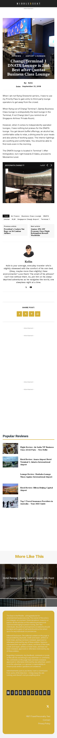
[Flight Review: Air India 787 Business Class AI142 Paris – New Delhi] (10, 448)
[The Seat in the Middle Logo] (28, 692)
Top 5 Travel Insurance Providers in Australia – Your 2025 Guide (36, 502)
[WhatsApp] (37, 314)
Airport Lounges (35, 56)
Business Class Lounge (31, 216)
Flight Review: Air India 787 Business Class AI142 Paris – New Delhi (37, 448)
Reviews (16, 56)
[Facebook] (19, 314)
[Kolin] (28, 251)
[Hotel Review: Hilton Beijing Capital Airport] (10, 489)
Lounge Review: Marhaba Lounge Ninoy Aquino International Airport (36, 475)
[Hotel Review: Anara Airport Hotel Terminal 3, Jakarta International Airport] (10, 462)
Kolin (30, 83)
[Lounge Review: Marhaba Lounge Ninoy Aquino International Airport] (10, 475)
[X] (26, 287)
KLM (14, 219)
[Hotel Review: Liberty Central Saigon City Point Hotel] (28, 581)
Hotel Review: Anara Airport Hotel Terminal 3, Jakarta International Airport (35, 462)
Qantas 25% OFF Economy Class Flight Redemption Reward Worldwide (40, 232)
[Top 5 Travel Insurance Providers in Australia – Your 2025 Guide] (10, 502)
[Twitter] (47, 706)
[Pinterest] (31, 314)
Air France (15, 216)
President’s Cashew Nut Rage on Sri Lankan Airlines (14, 231)
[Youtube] (31, 287)
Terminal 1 (45, 219)
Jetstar (7, 219)
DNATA (46, 216)
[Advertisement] (28, 353)
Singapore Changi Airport (28, 219)
